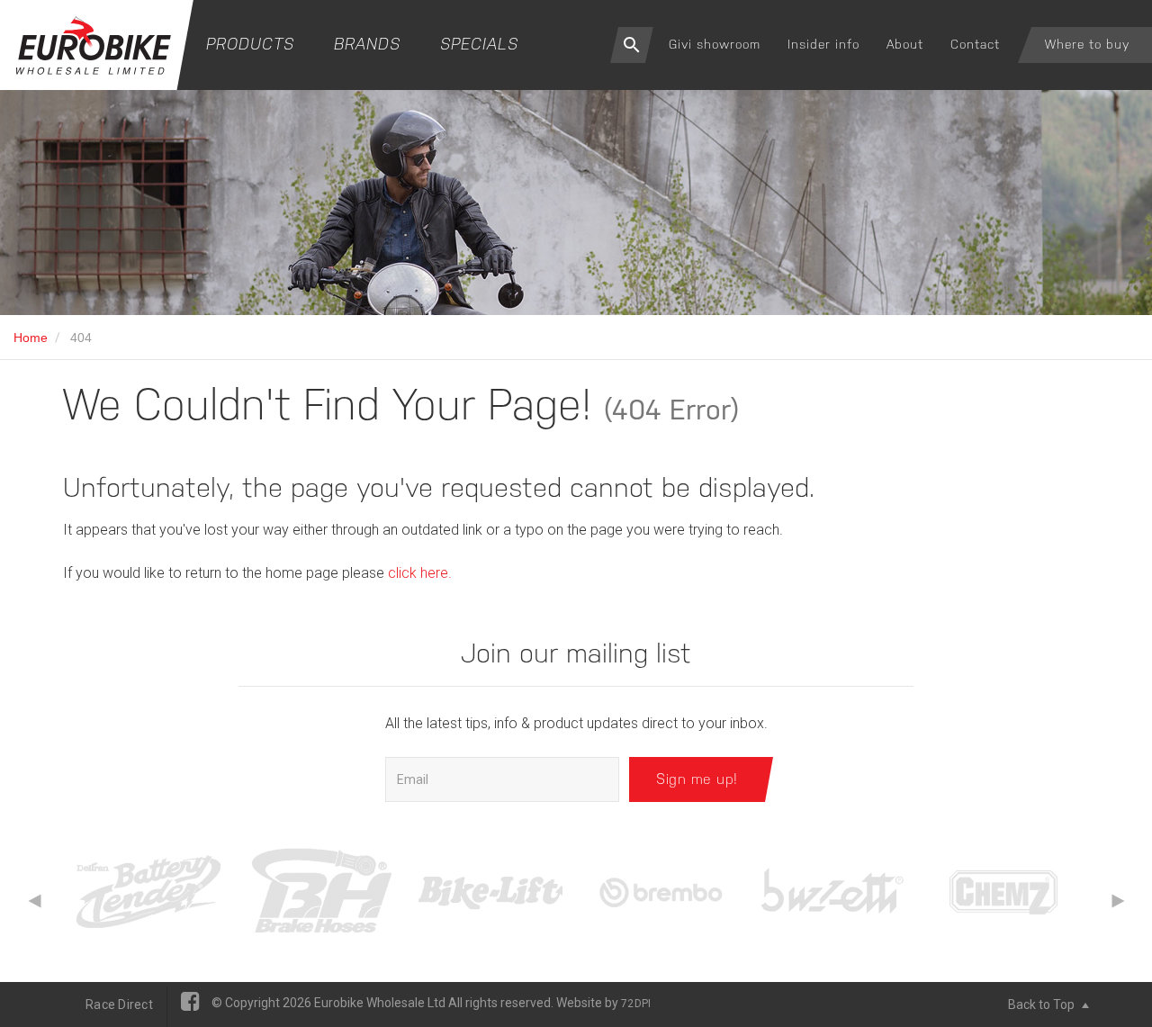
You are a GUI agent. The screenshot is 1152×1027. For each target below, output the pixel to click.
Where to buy (1087, 44)
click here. (420, 572)
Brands (367, 43)
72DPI (636, 1003)
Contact (975, 44)
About (904, 44)
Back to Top (1042, 1004)
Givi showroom (714, 44)
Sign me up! (697, 779)
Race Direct (119, 1004)
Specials (479, 43)
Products (250, 43)
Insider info (824, 44)
